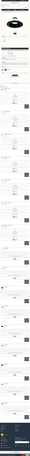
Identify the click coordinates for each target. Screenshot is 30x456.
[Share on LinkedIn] (6, 56)
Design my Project (3, 428)
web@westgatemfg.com (5, 445)
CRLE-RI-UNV (5, 267)
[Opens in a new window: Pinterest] (28, 446)
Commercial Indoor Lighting (7, 11)
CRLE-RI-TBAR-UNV (6, 248)
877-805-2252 (4, 443)
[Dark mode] (24, 7)
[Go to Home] (4, 435)
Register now (13, 0)
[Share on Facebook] (5, 56)
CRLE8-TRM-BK (6, 364)
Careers (16, 429)
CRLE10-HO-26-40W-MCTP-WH (8, 225)
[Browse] (20, 10)
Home (3, 11)
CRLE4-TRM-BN (6, 306)
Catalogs (2, 430)
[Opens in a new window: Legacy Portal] (2, 7)
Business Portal (3, 429)
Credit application (17, 430)
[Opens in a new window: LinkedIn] (15, 446)
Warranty (16, 428)
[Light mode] (27, 7)
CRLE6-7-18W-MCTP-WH (7, 111)
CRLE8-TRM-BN (6, 383)
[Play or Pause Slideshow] (3, 30)
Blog (1, 431)
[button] (15, 22)
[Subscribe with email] (27, 442)
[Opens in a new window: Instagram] (20, 446)
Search (1, 85)
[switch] (26, 7)
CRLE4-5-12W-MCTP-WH (7, 88)
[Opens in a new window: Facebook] (18, 446)
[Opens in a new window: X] (25, 446)
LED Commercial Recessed (14, 11)
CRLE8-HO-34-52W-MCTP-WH (7, 202)
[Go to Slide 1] (15, 33)
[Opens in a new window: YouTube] (23, 446)
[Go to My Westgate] (3, 7)
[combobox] (16, 5)
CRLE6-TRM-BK (6, 325)
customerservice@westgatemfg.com (6, 447)
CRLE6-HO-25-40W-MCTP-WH (7, 134)
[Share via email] (3, 56)
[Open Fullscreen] (27, 30)
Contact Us (16, 431)
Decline (23, 454)
